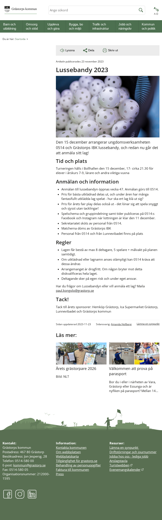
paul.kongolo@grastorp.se (75, 290)
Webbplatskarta (67, 456)
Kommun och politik (148, 26)
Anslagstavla (118, 461)
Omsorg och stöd (32, 26)
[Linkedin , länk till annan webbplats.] (32, 497)
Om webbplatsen (68, 452)
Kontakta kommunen (71, 447)
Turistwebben (121, 465)
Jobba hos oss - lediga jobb (128, 456)
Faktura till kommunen (72, 469)
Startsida (20, 39)
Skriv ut (113, 50)
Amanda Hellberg (121, 324)
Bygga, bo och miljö (76, 26)
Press (60, 474)
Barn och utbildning (9, 26)
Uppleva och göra (53, 26)
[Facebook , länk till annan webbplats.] (8, 497)
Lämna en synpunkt (148, 324)
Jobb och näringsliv (125, 26)
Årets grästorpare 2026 (76, 368)
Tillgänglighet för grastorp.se (76, 461)
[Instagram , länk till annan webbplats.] (20, 497)
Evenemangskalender (126, 469)
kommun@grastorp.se (29, 465)
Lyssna (70, 50)
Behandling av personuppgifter (78, 465)
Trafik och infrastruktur (100, 26)
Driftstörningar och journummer (133, 452)
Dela (91, 50)
